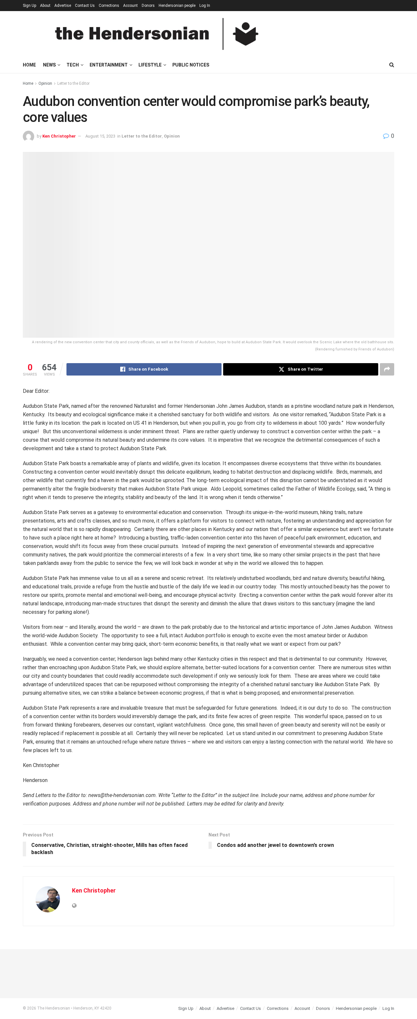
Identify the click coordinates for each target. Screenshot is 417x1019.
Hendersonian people (177, 5)
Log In (204, 5)
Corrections (109, 5)
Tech (72, 64)
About (45, 5)
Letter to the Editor (73, 83)
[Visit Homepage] (157, 34)
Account (130, 5)
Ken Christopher (59, 136)
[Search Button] (391, 65)
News (49, 64)
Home (29, 64)
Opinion (45, 83)
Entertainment (109, 64)
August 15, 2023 (100, 136)
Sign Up (29, 5)
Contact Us (85, 5)
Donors (148, 5)
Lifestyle (150, 64)
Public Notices (190, 64)
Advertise (62, 5)
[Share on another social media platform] (387, 369)
